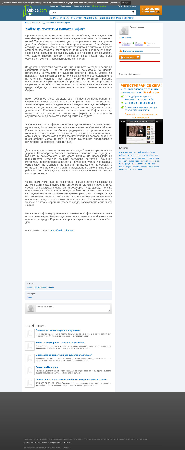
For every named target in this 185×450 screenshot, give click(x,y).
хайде (29, 287)
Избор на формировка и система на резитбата (60, 342)
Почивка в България (47, 367)
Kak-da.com (40, 448)
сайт (125, 161)
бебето (136, 167)
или (156, 155)
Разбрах (126, 3)
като (151, 167)
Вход (120, 6)
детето (145, 155)
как (120, 152)
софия (51, 287)
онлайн (145, 152)
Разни (35, 23)
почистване (131, 158)
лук (120, 161)
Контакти (68, 443)
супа (151, 155)
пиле (121, 170)
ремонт (128, 170)
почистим (36, 287)
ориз (137, 161)
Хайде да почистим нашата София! (55, 23)
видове (129, 167)
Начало (28, 23)
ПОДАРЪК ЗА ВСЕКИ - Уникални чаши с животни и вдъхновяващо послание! (91, 18)
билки (152, 152)
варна (121, 167)
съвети (147, 164)
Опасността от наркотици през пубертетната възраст (64, 355)
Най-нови (53, 6)
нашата (44, 287)
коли (140, 170)
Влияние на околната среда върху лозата (58, 330)
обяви (131, 161)
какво (125, 152)
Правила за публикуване (52, 443)
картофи (144, 161)
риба (157, 161)
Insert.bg (48, 448)
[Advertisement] (92, 416)
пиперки (144, 167)
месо (121, 164)
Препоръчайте (99, 6)
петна (151, 158)
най (139, 152)
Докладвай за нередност (132, 51)
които (156, 167)
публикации (125, 38)
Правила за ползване (32, 443)
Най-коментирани (81, 6)
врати (140, 164)
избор (134, 164)
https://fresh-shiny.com (62, 230)
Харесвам (128, 57)
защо (138, 155)
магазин (131, 155)
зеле (134, 170)
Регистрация (130, 6)
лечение (132, 152)
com (153, 164)
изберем (122, 155)
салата (122, 158)
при (157, 158)
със (139, 158)
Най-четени (65, 6)
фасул (127, 164)
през (151, 161)
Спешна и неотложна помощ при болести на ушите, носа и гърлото (71, 379)
